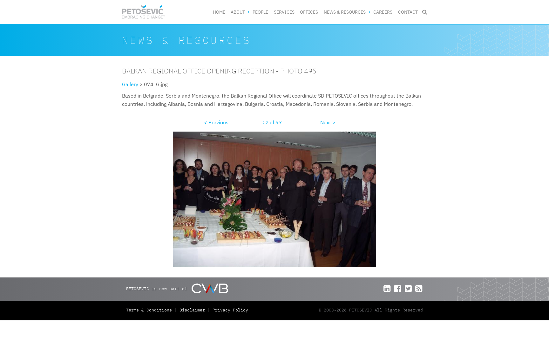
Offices (309, 12)
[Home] (143, 12)
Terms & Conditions (150, 310)
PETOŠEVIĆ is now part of (158, 288)
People (260, 12)
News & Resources (345, 12)
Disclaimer (192, 310)
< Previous (216, 122)
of (272, 122)
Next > (328, 122)
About (238, 12)
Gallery (130, 84)
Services (284, 12)
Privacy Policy (230, 310)
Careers (382, 12)
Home (219, 12)
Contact (408, 12)
